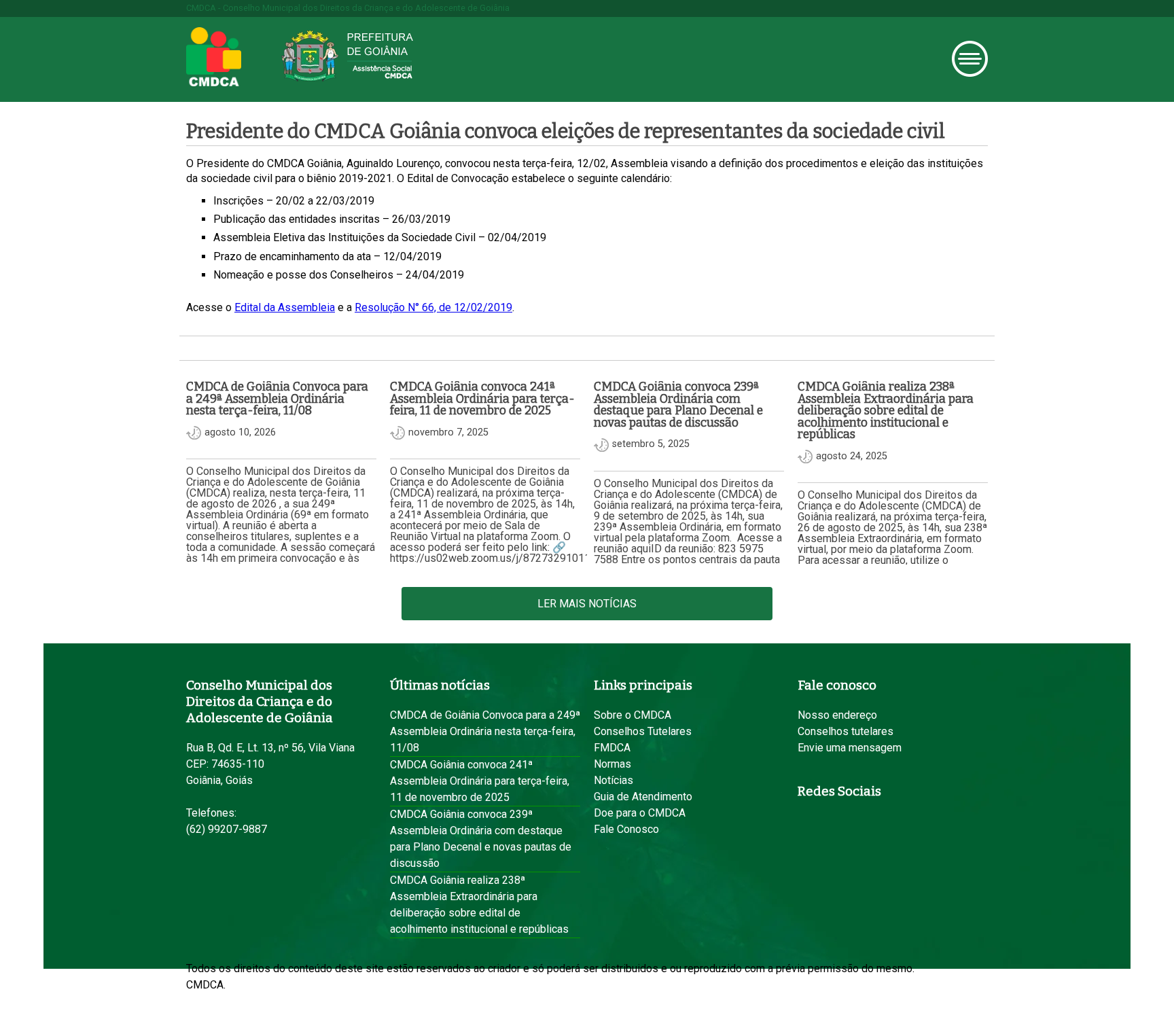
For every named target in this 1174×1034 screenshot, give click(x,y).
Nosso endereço (837, 715)
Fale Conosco (626, 829)
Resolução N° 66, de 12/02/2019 (433, 307)
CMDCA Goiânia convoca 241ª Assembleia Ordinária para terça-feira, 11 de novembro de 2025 (479, 781)
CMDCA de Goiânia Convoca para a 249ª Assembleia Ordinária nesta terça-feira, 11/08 (485, 731)
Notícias (613, 780)
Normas (612, 763)
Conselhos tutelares (845, 731)
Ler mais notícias (587, 603)
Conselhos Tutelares (643, 731)
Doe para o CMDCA (640, 812)
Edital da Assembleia (284, 307)
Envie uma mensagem (850, 747)
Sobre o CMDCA (632, 715)
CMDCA (213, 57)
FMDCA (612, 747)
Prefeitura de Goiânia (347, 56)
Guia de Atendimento (643, 796)
